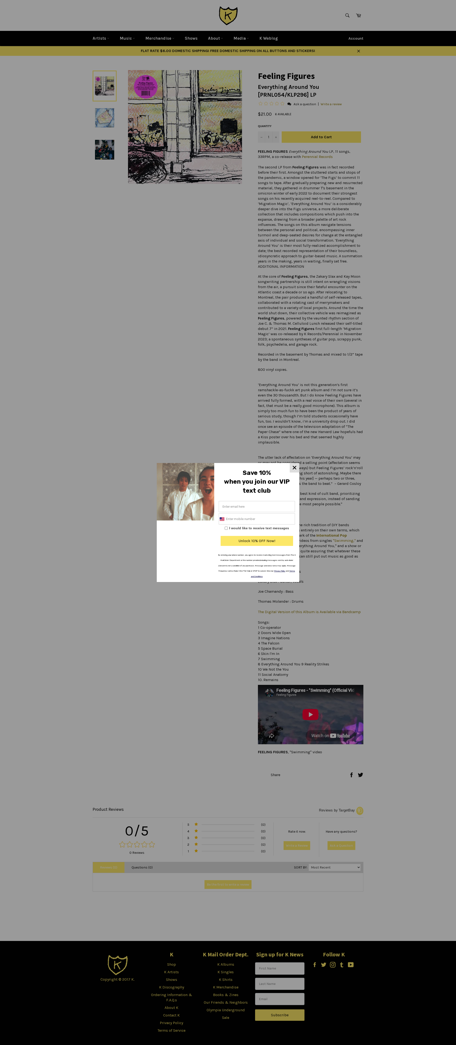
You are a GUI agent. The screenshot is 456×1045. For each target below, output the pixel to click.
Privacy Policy (279, 571)
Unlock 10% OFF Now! (256, 541)
